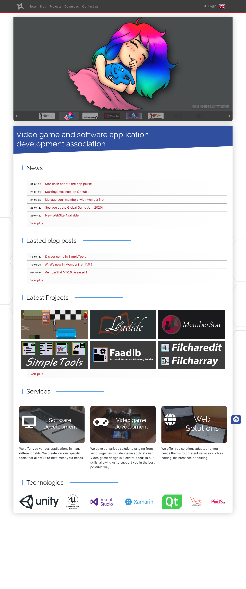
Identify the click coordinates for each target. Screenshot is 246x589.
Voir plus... (37, 223)
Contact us (90, 6)
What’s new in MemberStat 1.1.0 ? (61, 264)
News (33, 6)
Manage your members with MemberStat (67, 199)
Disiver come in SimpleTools (58, 256)
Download (71, 6)
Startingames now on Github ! (59, 192)
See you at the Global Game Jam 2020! (66, 207)
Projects (55, 6)
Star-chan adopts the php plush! (61, 184)
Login (211, 6)
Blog (43, 6)
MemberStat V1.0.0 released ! (58, 272)
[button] (16, 116)
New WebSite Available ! (55, 215)
